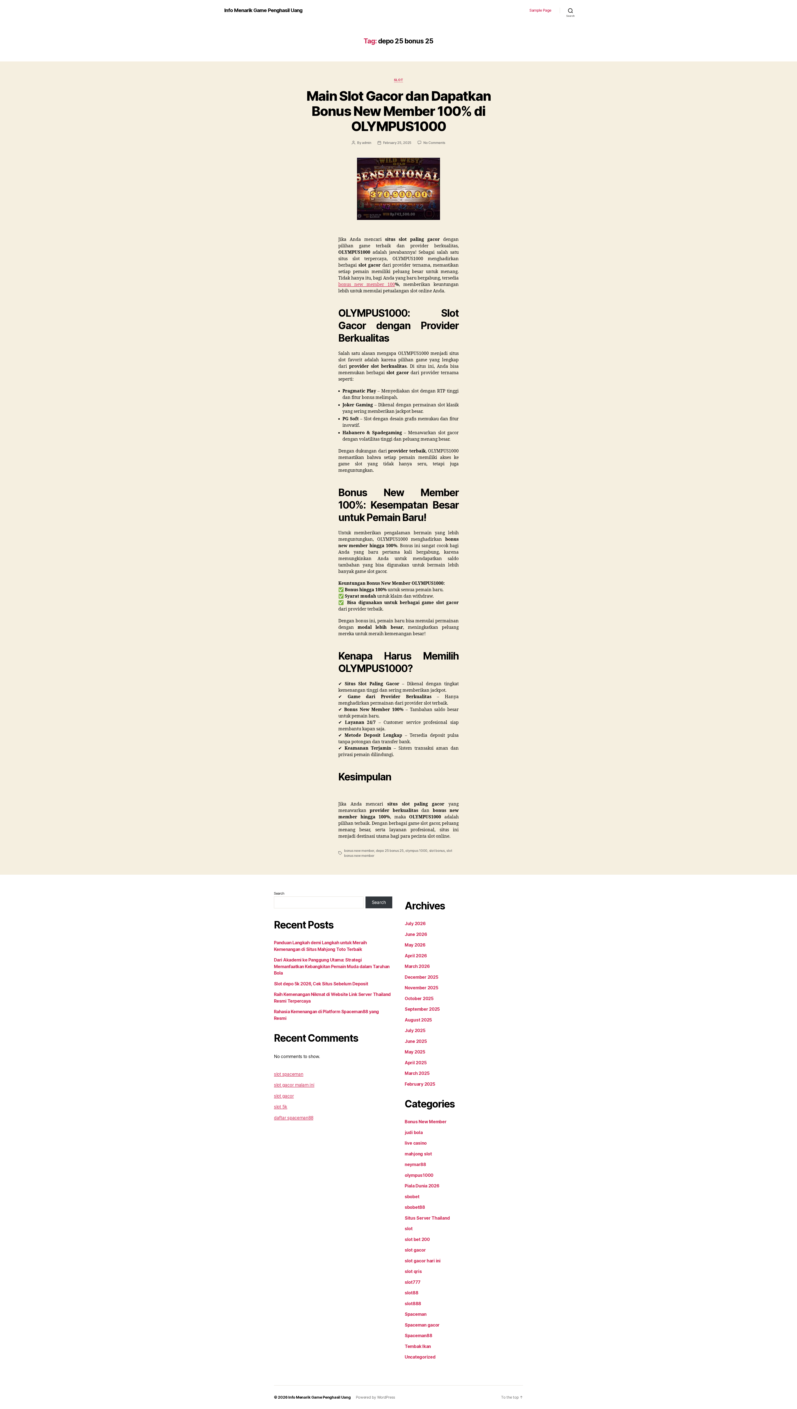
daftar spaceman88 (293, 1117)
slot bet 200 (417, 1239)
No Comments (434, 143)
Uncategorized (420, 1357)
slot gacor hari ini (423, 1260)
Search (279, 893)
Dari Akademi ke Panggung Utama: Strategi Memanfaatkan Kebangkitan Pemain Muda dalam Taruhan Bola (332, 966)
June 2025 (416, 1041)
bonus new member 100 (366, 284)
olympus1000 (419, 1175)
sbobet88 (415, 1207)
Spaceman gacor (422, 1325)
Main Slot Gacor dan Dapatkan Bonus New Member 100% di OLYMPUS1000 (398, 111)
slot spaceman (288, 1074)
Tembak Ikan (418, 1346)
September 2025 (422, 1009)
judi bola (414, 1132)
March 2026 (417, 966)
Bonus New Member (426, 1121)
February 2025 (420, 1084)
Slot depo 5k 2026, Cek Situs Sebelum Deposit (321, 983)
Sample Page (540, 10)
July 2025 (415, 1030)
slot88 (411, 1292)
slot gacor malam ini (294, 1085)
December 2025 (421, 977)
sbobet (412, 1196)
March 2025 (417, 1073)
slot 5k (280, 1106)
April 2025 (416, 1062)
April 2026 (416, 955)
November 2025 (421, 987)
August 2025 (418, 1020)
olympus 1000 (416, 851)
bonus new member (359, 851)
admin (366, 143)
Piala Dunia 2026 (422, 1185)
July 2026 (415, 923)
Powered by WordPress (375, 1397)
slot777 (413, 1282)
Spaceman (416, 1314)
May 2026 (415, 945)
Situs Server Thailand (427, 1218)
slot (398, 80)
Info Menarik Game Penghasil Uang (263, 10)
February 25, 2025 (397, 143)
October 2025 (419, 998)
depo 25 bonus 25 (390, 851)
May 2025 (415, 1052)
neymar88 (415, 1164)
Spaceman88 (418, 1335)
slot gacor (284, 1096)
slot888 (413, 1303)
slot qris (413, 1271)
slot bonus (437, 851)
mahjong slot (418, 1153)
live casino (416, 1143)
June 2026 (416, 934)
